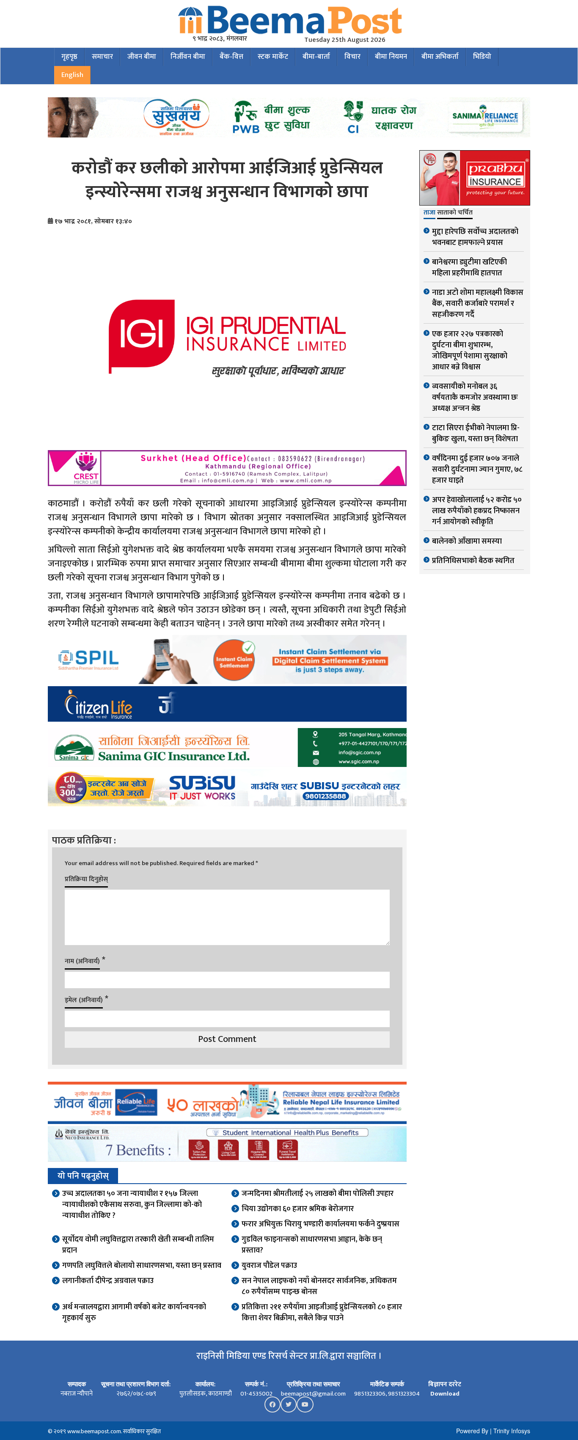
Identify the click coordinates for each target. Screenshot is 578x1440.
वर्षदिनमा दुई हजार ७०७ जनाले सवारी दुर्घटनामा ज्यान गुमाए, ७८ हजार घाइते (477, 469)
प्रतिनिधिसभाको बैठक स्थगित (473, 561)
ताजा (429, 213)
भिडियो (482, 57)
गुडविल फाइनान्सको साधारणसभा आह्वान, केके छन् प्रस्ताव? (312, 1245)
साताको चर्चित (455, 213)
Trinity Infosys (511, 1430)
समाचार (102, 57)
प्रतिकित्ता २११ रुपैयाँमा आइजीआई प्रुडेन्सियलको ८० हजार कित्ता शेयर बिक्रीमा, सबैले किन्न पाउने (322, 1313)
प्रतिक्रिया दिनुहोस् (86, 879)
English (72, 75)
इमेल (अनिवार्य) (84, 1000)
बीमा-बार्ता (316, 57)
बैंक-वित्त (231, 57)
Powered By (472, 1430)
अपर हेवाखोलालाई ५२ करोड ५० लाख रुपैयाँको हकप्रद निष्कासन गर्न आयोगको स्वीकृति (477, 511)
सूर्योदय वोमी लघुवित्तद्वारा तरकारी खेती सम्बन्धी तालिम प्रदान (138, 1245)
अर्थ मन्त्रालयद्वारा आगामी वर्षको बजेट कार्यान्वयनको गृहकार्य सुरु (134, 1313)
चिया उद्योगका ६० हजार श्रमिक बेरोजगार (298, 1209)
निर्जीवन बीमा (188, 57)
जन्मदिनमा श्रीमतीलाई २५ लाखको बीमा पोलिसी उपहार (318, 1193)
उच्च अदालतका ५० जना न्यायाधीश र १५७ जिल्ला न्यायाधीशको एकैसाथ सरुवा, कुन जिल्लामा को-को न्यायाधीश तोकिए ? (132, 1204)
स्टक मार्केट (273, 57)
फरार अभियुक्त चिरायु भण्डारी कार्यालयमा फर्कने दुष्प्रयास (320, 1224)
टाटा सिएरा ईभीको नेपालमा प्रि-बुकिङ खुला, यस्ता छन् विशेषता (476, 433)
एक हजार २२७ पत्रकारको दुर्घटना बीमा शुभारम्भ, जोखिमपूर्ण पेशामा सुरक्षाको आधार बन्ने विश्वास (469, 351)
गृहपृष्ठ (69, 57)
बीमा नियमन (391, 57)
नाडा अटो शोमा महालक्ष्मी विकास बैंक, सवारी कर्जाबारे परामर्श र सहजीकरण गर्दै (477, 303)
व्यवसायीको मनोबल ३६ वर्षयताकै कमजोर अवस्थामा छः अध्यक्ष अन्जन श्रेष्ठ (475, 397)
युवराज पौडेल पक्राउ (269, 1265)
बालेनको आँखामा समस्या (467, 541)
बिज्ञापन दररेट (444, 1384)
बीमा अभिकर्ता (440, 57)
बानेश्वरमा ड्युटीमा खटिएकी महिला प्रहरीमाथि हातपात (469, 268)
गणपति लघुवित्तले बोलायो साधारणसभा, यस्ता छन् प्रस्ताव (141, 1265)
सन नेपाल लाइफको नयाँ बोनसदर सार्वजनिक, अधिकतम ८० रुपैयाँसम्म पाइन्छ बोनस (319, 1286)
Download (445, 1393)
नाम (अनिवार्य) (82, 961)
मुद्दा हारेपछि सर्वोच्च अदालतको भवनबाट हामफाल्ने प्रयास (475, 237)
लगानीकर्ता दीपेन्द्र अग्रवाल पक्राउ (108, 1280)
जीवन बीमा (141, 57)
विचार (352, 57)
